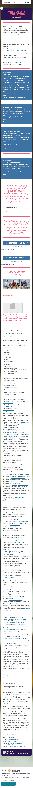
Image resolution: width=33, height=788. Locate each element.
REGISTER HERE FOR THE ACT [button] (17, 243)
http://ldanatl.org (24, 556)
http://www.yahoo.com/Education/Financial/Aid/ (15, 638)
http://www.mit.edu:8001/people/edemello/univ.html (16, 474)
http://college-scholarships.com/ (20, 485)
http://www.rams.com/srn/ (9, 577)
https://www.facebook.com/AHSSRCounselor (14, 50)
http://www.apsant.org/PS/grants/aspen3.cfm (14, 629)
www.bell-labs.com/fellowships (16, 432)
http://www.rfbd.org (8, 594)
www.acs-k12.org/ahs (23, 53)
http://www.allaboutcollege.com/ (21, 418)
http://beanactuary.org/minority (10, 394)
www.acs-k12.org (12, 741)
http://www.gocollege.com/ (17, 542)
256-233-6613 (10, 745)
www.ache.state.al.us (8, 403)
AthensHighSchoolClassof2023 (17, 746)
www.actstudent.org (24, 422)
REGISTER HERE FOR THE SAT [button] (16, 258)
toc (2, 8)
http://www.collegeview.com (17, 497)
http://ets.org (21, 506)
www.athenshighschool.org (9, 429)
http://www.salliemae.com (15, 600)
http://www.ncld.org (8, 589)
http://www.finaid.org (15, 525)
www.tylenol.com (10, 391)
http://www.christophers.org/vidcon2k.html (13, 622)
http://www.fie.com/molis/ (9, 567)
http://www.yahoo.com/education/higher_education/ (16, 645)
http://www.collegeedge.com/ (18, 464)
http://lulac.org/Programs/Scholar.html (12, 540)
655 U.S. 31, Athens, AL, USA (15, 743)
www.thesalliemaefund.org (10, 387)
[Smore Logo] (8, 2)
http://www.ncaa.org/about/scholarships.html (14, 619)
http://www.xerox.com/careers (10, 633)
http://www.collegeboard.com (18, 438)
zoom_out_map (30, 250)
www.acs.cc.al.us (21, 399)
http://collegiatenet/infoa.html (10, 457)
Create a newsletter (8, 784)
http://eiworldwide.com (15, 513)
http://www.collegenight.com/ (18, 478)
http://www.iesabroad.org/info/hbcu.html (13, 551)
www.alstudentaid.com (8, 410)
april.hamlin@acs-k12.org (18, 62)
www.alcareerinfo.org (8, 406)
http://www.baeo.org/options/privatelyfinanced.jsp (15, 436)
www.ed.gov (22, 624)
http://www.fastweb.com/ (21, 521)
